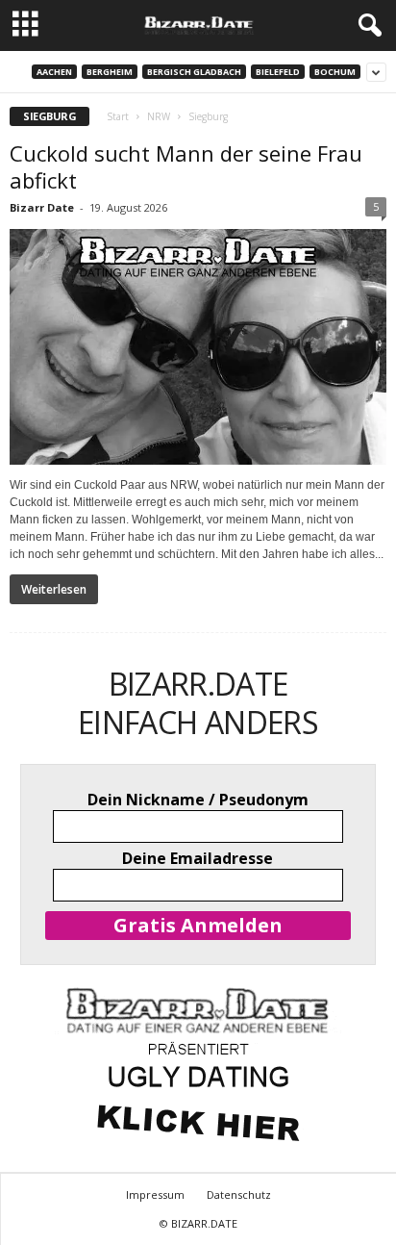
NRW (158, 116)
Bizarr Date (42, 207)
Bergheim (110, 71)
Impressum (155, 1194)
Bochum (335, 71)
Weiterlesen (54, 589)
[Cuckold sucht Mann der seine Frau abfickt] (198, 347)
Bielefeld (278, 71)
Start (118, 116)
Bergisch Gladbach (194, 71)
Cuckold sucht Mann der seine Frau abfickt (186, 166)
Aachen (54, 71)
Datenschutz (239, 1194)
